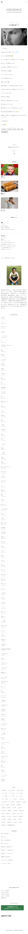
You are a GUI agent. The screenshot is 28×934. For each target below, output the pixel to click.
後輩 (2, 494)
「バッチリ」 (3, 443)
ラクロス (2, 597)
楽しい (19, 813)
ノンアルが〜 (3, 359)
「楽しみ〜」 (3, 331)
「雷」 (2, 410)
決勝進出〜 (3, 719)
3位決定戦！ (3, 527)
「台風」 (2, 424)
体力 (24, 801)
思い (4, 810)
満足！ (2, 350)
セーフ (2, 588)
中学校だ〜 (3, 364)
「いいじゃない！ (4, 336)
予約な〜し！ (3, 658)
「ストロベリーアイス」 (5, 742)
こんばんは (4, 129)
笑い (9, 816)
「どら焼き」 (3, 392)
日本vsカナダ (3, 714)
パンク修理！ (3, 621)
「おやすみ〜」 (4, 593)
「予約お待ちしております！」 (7, 345)
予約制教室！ (3, 387)
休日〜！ (2, 438)
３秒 (2, 434)
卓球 (19, 804)
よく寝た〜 (3, 476)
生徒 (18, 129)
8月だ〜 (2, 546)
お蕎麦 (2, 368)
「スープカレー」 (4, 775)
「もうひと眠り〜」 (5, 508)
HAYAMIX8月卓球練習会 (6, 649)
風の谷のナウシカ (4, 401)
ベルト (2, 485)
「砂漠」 (2, 518)
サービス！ (3, 541)
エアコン (11, 793)
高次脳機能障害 (5, 131)
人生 (18, 801)
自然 (9, 819)
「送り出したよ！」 (5, 663)
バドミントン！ (4, 695)
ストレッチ (19, 796)
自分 (4, 819)
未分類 (17, 22)
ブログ (14, 129)
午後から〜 (3, 415)
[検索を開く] (26, 2)
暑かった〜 (3, 565)
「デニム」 (3, 630)
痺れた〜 (2, 747)
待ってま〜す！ (4, 471)
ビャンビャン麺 (4, 677)
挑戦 (15, 810)
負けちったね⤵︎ (4, 522)
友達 (3, 807)
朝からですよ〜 (4, 728)
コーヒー (4, 796)
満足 (3, 816)
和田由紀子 (3, 779)
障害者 (9, 822)
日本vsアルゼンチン (5, 681)
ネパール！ (3, 550)
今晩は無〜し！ (4, 639)
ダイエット (5, 799)
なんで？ (3, 892)
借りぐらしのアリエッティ (6, 466)
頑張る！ (2, 555)
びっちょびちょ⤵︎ (4, 723)
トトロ (2, 322)
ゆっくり (4, 793)
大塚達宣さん (3, 709)
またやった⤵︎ (3, 326)
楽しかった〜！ (4, 611)
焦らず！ (2, 840)
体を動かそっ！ (4, 850)
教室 (21, 810)
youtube (4, 790)
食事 (3, 825)
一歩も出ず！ (3, 429)
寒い (14, 807)
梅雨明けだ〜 (3, 672)
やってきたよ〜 (4, 860)
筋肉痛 (2, 448)
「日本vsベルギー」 (5, 705)
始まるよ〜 (3, 751)
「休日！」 (3, 635)
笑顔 (15, 816)
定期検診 (2, 856)
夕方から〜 (3, 317)
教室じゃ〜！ (3, 616)
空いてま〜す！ (4, 480)
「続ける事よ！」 (4, 532)
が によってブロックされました (12, 907)
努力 (13, 804)
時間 (2, 765)
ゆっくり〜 (3, 569)
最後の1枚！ (3, 846)
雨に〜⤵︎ (2, 378)
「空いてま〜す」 (4, 667)
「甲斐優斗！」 (4, 700)
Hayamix (14, 9)
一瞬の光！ (3, 894)
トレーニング (13, 799)
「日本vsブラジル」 (5, 653)
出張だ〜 (2, 499)
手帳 (2, 897)
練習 (22, 129)
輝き (3, 822)
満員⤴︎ (2, 462)
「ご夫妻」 (3, 452)
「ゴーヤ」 (3, 607)
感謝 (10, 810)
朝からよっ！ (3, 406)
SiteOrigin (20, 930)
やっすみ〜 (3, 373)
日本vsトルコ (3, 761)
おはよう (11, 790)
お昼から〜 (3, 354)
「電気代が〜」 (4, 644)
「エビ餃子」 (3, 602)
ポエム (4, 801)
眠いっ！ (2, 396)
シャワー (11, 796)
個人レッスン (5, 804)
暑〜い (2, 691)
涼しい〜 (2, 513)
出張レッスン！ (4, 583)
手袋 (2, 833)
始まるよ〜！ (3, 578)
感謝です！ (3, 490)
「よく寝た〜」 (4, 733)
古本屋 (2, 457)
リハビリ (11, 801)
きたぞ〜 (2, 560)
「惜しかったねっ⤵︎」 (5, 756)
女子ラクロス (3, 574)
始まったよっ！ (4, 504)
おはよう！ (3, 890)
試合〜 (2, 420)
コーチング (10, 129)
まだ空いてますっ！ (5, 625)
